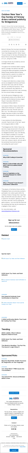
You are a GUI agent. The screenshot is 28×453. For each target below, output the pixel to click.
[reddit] (16, 44)
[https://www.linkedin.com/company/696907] (13, 429)
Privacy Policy (23, 443)
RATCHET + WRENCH (10, 436)
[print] (25, 44)
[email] (18, 44)
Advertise (8, 443)
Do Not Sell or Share (15, 443)
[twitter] (14, 44)
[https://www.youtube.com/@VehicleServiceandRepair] (15, 429)
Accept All (14, 450)
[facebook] (9, 44)
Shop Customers (6, 10)
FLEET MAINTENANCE (14, 435)
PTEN (14, 438)
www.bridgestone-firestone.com (10, 211)
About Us (3, 443)
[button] (3, 3)
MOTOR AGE (19, 436)
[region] (14, 448)
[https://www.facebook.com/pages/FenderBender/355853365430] (12, 429)
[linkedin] (11, 44)
